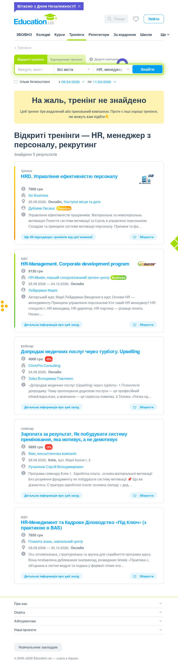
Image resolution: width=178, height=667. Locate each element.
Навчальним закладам (38, 647)
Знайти (147, 69)
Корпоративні (66, 59)
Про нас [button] (20, 603)
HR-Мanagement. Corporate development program (75, 263)
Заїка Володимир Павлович (50, 378)
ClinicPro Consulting (44, 365)
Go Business (38, 195)
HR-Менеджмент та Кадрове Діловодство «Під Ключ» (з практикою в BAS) (83, 525)
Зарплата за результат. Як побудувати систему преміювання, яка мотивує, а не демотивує (74, 436)
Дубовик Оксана (41, 208)
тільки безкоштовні (35, 81)
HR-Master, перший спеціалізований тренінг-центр (68, 277)
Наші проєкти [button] (25, 629)
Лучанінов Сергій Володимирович (55, 466)
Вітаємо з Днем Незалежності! (46, 6)
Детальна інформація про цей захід (51, 324)
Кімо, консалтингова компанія (52, 453)
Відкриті (31, 59)
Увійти (153, 18)
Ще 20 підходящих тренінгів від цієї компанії (58, 237)
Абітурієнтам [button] (25, 620)
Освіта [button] (19, 612)
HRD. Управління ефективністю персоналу (69, 176)
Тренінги (24, 47)
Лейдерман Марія (42, 290)
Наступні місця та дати (82, 201)
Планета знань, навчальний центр (55, 541)
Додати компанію (106, 59)
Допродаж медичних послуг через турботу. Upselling (80, 351)
